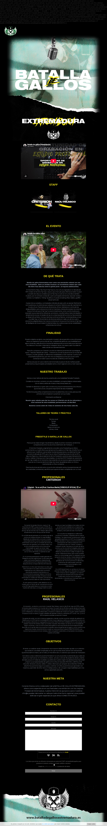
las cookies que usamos (48, 824)
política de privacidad (50, 766)
